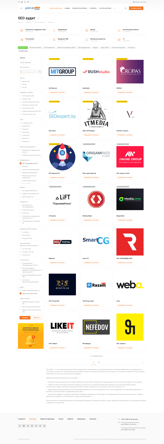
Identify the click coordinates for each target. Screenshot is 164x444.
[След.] (142, 362)
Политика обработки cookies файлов (135, 439)
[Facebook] (22, 2)
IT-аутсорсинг (29, 39)
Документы (81, 419)
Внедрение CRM (63, 39)
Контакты (93, 419)
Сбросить (36, 317)
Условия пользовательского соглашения (85, 439)
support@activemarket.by (128, 424)
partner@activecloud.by (128, 429)
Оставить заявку (136, 8)
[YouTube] (40, 426)
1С (123, 39)
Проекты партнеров (47, 419)
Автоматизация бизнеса (131, 29)
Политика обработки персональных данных (111, 439)
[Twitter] (25, 2)
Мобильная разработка (98, 39)
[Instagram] (28, 2)
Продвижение (62, 29)
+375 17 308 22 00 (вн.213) (129, 419)
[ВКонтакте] (19, 2)
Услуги (60, 419)
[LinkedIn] (44, 426)
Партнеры (32, 419)
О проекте (21, 419)
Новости (70, 419)
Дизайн (92, 29)
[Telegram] (36, 426)
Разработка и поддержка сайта (35, 29)
